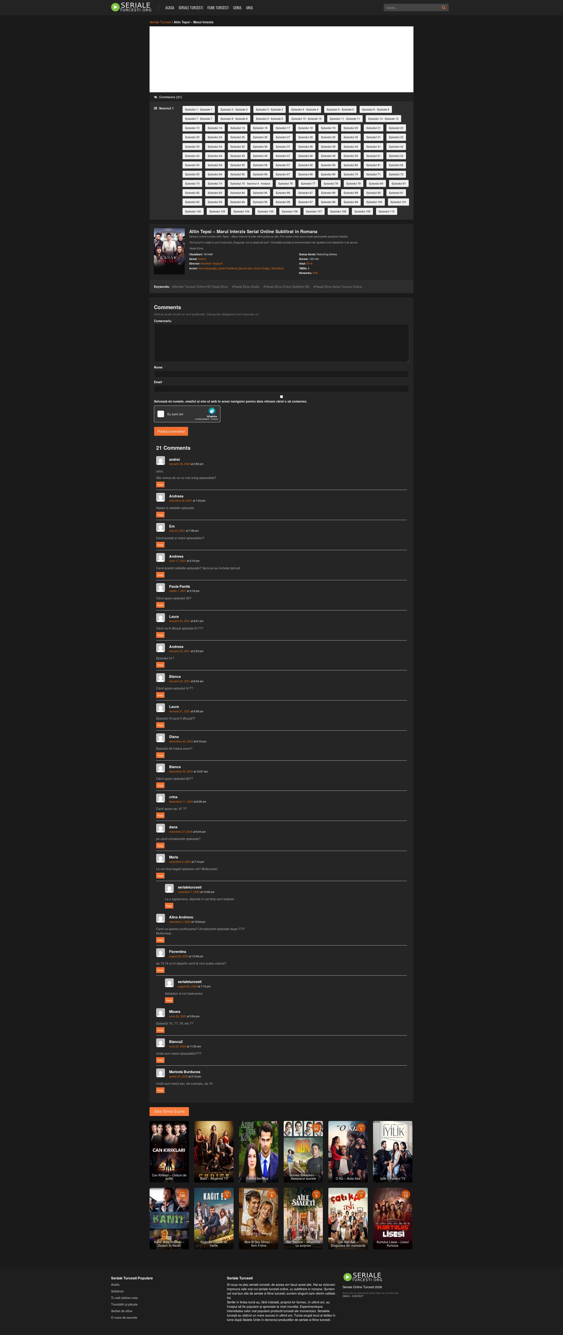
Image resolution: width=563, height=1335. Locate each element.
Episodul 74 (215, 183)
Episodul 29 (328, 137)
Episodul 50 (351, 156)
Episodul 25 (237, 137)
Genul (237, 7)
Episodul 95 (260, 202)
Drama (202, 259)
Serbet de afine (121, 1311)
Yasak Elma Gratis (246, 286)
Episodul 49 (328, 156)
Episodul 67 (283, 174)
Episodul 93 (215, 202)
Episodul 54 (215, 165)
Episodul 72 (396, 174)
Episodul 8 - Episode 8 (234, 118)
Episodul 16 (260, 128)
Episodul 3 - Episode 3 (269, 109)
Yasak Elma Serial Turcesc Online (338, 286)
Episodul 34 (215, 146)
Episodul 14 (215, 128)
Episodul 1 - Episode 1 (198, 109)
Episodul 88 (328, 192)
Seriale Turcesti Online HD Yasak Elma (201, 286)
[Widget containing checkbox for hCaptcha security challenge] (187, 414)
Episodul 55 (237, 165)
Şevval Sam (246, 268)
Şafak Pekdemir (228, 268)
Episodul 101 (398, 202)
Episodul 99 (351, 202)
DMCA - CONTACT (353, 1296)
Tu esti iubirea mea (124, 1297)
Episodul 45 (237, 156)
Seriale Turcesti (191, 7)
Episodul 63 (192, 174)
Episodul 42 (396, 146)
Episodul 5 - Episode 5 (340, 109)
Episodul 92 (192, 202)
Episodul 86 (283, 192)
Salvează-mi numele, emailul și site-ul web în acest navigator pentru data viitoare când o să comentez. (230, 401)
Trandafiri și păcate (124, 1304)
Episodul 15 (237, 128)
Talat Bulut (277, 268)
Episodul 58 (305, 165)
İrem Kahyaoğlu (207, 268)
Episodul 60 (351, 165)
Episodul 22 (396, 128)
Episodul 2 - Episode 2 (234, 109)
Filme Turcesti (218, 7)
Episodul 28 (305, 137)
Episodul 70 (351, 174)
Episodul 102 (193, 211)
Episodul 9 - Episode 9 (269, 118)
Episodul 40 (351, 146)
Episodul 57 (283, 165)
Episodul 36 (260, 146)
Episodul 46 (260, 156)
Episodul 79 (353, 183)
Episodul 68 (305, 174)
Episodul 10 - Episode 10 (306, 118)
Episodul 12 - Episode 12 (383, 118)
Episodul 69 (328, 174)
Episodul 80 (376, 183)
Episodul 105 (266, 211)
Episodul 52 (396, 156)
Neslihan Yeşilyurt (212, 263)
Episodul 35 (237, 146)
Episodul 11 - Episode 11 (345, 118)
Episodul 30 (351, 137)
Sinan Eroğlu (262, 268)
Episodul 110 (387, 211)
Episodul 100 (374, 202)
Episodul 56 (260, 165)
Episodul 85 (260, 192)
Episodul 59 (328, 165)
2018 (309, 263)
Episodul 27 (283, 137)
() (170, 97)
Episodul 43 (192, 156)
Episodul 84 (237, 192)
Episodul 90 (373, 192)
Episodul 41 (373, 146)
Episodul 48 (305, 156)
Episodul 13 (192, 128)
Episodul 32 (396, 137)
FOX (315, 273)
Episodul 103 (217, 211)
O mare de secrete (124, 1317)
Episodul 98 (328, 202)
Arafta (115, 1284)
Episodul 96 (283, 202)
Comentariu (163, 321)
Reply (160, 484)
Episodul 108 (338, 211)
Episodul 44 (215, 156)
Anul (249, 7)
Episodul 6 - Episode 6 (375, 109)
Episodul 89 (351, 192)
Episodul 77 (308, 183)
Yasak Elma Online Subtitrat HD (287, 286)
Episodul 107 (314, 211)
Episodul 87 (305, 192)
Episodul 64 (215, 174)
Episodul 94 (237, 202)
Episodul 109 (362, 211)
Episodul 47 (283, 156)
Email (159, 382)
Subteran (117, 1291)
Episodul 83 (215, 192)
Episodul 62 (396, 165)
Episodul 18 (305, 128)
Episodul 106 (290, 211)
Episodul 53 (192, 165)
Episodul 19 (328, 128)
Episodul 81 (399, 183)
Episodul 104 (241, 211)
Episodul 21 (373, 128)
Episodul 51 (373, 156)
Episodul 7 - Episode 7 (198, 118)
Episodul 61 (373, 165)
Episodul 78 (331, 183)
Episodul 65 (237, 174)
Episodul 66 (260, 174)
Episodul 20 (351, 128)
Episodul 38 (305, 146)
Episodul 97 (305, 202)
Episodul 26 (260, 137)
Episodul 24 (215, 137)
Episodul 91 (396, 192)
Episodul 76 (285, 183)
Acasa (169, 7)
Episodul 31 (373, 137)
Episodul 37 (283, 146)
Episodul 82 (192, 192)
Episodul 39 (328, 146)
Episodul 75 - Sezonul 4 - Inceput (250, 183)
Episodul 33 (192, 146)
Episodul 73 (192, 183)
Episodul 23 (192, 137)
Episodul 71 (373, 174)
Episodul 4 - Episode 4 (304, 109)
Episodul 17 (283, 128)
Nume (159, 367)
